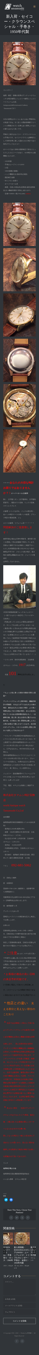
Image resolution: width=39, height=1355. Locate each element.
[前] (4, 1251)
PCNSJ (29, 1333)
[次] (34, 1251)
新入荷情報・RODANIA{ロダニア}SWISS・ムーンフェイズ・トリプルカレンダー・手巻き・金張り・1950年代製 (11, 1255)
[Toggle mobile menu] (34, 6)
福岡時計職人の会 (9, 1168)
